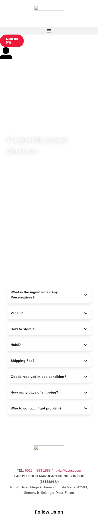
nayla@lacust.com (67, 470)
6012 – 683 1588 (38, 470)
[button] (49, 31)
